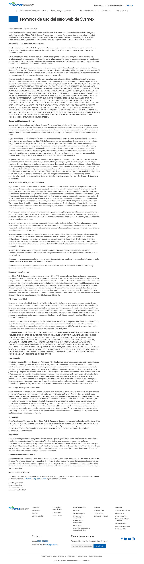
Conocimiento (57, 515)
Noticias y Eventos (120, 523)
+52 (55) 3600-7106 (51, 545)
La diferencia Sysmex (121, 516)
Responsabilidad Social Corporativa (122, 520)
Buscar (130, 5)
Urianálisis (35, 513)
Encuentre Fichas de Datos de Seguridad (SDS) (81, 529)
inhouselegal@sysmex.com (35, 479)
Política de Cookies (82, 556)
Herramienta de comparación (78, 517)
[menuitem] (32, 11)
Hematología (36, 510)
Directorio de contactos (122, 510)
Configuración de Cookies (95, 556)
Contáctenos (99, 5)
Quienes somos (119, 513)
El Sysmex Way (99, 513)
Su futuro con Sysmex (101, 516)
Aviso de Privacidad (45, 556)
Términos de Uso (71, 556)
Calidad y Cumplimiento (58, 556)
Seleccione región (115, 5)
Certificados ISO (120, 529)
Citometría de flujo (38, 516)
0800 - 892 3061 (42, 541)
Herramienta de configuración (78, 522)
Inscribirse (99, 546)
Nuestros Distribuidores (122, 526)
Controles (76, 510)
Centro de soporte (79, 513)
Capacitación (57, 512)
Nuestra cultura (99, 510)
